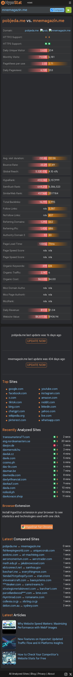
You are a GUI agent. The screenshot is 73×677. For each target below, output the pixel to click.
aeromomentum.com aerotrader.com (27, 559)
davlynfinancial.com (14, 479)
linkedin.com (48, 406)
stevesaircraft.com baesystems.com (27, 580)
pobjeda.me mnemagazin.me (22, 546)
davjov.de (8, 445)
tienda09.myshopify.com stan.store (26, 576)
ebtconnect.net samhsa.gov (22, 567)
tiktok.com (15, 402)
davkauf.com (10, 483)
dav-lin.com (10, 467)
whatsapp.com (50, 420)
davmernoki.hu (11, 450)
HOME (29, 3)
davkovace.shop (13, 496)
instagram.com (50, 393)
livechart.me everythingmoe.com (24, 572)
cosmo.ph (9, 462)
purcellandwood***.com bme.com (25, 593)
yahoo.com (48, 411)
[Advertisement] (36, 115)
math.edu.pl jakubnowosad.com (23, 563)
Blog (33, 673)
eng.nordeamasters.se (16, 441)
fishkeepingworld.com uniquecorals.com (29, 550)
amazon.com (49, 397)
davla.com (9, 488)
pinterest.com (17, 420)
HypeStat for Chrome (39, 527)
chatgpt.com (17, 411)
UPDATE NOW (36, 341)
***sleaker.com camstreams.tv (23, 584)
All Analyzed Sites (19, 673)
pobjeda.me (32, 30)
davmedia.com (12, 475)
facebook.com (18, 393)
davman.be (9, 471)
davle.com (9, 458)
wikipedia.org (16, 415)
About (51, 673)
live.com (46, 415)
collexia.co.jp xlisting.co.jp (20, 601)
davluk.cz (8, 454)
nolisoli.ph (9, 492)
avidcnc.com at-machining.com (23, 555)
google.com (16, 389)
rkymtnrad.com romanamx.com (23, 597)
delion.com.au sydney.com (20, 605)
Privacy (42, 673)
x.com (12, 397)
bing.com (14, 406)
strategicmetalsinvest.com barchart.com (30, 588)
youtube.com (49, 389)
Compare (58, 10)
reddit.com (48, 402)
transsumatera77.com (16, 437)
